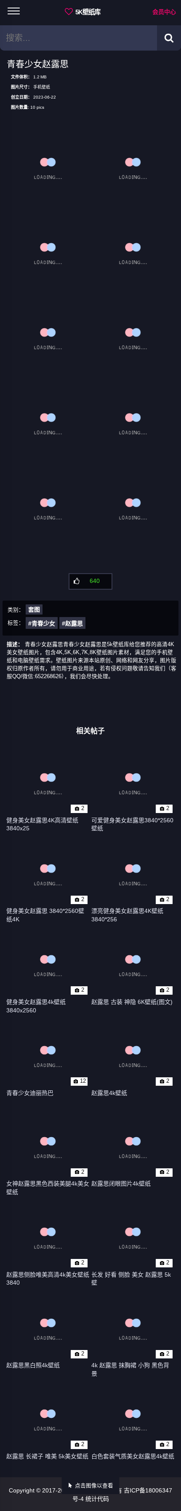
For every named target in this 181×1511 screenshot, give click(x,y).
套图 (34, 609)
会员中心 (164, 12)
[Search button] (169, 38)
